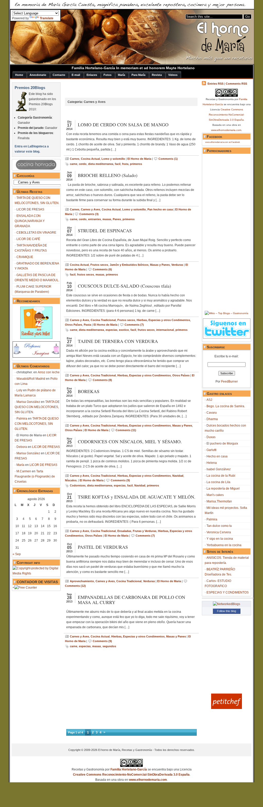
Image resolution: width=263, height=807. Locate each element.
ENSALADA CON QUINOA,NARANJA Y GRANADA (30, 221)
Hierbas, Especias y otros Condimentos (163, 320)
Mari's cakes (215, 495)
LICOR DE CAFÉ (28, 239)
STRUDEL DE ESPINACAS (105, 230)
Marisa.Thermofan (219, 501)
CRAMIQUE (24, 257)
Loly (19, 390)
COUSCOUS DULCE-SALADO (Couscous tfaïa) (124, 286)
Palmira (21, 418)
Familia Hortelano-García (128, 769)
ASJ (209, 400)
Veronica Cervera (218, 532)
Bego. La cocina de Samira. (225, 406)
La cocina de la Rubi (220, 475)
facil (117, 163)
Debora (21, 447)
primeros (136, 163)
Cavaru (211, 412)
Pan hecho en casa (160, 209)
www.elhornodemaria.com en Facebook (222, 142)
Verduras (177, 264)
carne (73, 163)
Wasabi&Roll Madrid (30, 378)
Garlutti (211, 450)
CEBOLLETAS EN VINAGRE (36, 232)
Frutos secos (99, 264)
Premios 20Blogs (30, 87)
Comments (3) (89, 214)
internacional (165, 329)
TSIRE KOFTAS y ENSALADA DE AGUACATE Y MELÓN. (136, 497)
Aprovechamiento (82, 581)
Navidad (177, 475)
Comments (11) (126, 430)
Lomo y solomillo (113, 158)
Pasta (87, 324)
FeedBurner (229, 381)
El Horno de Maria (139, 158)
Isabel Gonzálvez (218, 469)
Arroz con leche (49, 372)
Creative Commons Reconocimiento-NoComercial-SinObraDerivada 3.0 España (227, 114)
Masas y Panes (160, 264)
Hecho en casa (217, 456)
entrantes (94, 219)
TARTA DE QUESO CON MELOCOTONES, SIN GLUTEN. (37, 407)
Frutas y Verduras (144, 531)
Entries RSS (215, 83)
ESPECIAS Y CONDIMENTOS (227, 592)
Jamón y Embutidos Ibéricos (129, 264)
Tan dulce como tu (219, 526)
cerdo (83, 163)
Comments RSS (236, 83)
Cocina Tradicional (103, 320)
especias (111, 329)
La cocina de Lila (218, 482)
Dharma (212, 419)
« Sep (17, 554)
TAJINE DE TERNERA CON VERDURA (118, 341)
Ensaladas (124, 531)
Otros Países (73, 324)
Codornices (78, 485)
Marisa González (28, 402)
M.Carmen (23, 471)
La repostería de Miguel (223, 488)
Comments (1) (168, 158)
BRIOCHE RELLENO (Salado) (107, 175)
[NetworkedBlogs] (226, 604)
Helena (211, 463)
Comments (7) (134, 324)
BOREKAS (88, 391)
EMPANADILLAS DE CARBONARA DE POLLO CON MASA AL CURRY (131, 599)
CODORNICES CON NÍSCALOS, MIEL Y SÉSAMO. (130, 441)
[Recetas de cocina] (226, 708)
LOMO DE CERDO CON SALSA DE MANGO (123, 124)
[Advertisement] (122, 90)
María (20, 465)
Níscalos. (71, 480)
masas (106, 219)
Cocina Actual (90, 158)
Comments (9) (120, 480)
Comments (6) (102, 269)
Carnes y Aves (90, 209)
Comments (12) (75, 585)
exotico (124, 329)
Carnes (74, 158)
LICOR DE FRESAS (30, 209)
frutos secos (85, 274)
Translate (46, 18)
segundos (109, 646)
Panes (117, 219)
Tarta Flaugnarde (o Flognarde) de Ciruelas (35, 476)
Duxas (210, 437)
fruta (125, 163)
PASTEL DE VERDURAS (103, 547)
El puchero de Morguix (222, 443)
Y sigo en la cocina (219, 538)
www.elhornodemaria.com (226, 130)
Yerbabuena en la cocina (223, 545)
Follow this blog (226, 611)
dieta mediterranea (100, 163)
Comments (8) (102, 380)
